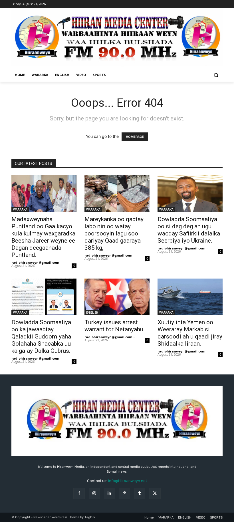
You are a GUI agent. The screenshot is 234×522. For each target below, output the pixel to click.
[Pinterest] (124, 493)
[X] (154, 493)
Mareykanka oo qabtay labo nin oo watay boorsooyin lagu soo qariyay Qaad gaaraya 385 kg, (114, 233)
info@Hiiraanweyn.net (127, 481)
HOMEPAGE (135, 137)
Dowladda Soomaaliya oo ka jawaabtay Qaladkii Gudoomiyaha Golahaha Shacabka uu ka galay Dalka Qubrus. (41, 336)
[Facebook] (78, 493)
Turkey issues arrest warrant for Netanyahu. (114, 326)
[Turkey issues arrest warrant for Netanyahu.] (117, 297)
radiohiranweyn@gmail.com (35, 262)
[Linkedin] (109, 493)
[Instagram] (94, 493)
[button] (216, 75)
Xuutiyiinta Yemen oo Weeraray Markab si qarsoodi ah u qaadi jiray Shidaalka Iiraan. (190, 333)
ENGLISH (92, 313)
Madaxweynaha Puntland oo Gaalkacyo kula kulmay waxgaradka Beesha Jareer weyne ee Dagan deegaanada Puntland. (43, 237)
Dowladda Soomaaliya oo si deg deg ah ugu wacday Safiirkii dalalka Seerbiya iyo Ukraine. (189, 230)
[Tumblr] (139, 493)
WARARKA (20, 209)
